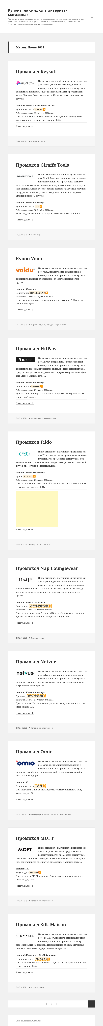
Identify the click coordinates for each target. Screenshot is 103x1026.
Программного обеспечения (43, 418)
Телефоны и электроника (42, 728)
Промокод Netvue (36, 662)
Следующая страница (91, 1004)
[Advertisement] (37, 509)
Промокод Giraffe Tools (42, 165)
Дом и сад (35, 235)
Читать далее (25, 126)
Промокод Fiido (34, 442)
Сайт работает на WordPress (28, 1021)
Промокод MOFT (35, 838)
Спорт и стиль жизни (40, 544)
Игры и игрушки (38, 141)
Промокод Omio (34, 752)
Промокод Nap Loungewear (47, 568)
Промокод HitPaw (36, 348)
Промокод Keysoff (36, 71)
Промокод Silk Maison (41, 924)
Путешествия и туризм (61, 814)
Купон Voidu (30, 258)
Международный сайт (56, 325)
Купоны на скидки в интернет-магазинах (37, 12)
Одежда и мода (37, 638)
